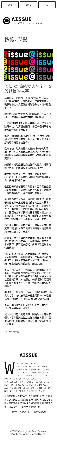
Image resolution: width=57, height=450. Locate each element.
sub (10, 4)
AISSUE (22, 19)
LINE (28, 4)
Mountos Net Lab (37, 434)
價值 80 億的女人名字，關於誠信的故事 (28, 89)
